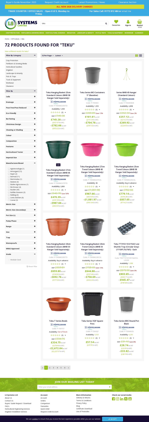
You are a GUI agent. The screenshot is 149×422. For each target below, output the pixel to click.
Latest (58, 56)
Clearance (10, 86)
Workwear (10, 83)
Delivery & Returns (83, 398)
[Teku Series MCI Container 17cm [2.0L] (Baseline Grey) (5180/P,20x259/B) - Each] (92, 75)
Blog (78, 406)
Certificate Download (84, 409)
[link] (113, 398)
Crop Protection (12, 60)
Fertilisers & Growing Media (16, 63)
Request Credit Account (49, 412)
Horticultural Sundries (14, 67)
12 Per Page (47, 56)
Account (44, 398)
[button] (58, 112)
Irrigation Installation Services (16, 412)
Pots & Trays (11, 76)
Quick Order (45, 409)
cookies (35, 419)
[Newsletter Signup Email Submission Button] (110, 387)
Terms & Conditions (83, 400)
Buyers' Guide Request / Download (18, 403)
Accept (114, 419)
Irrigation (9, 70)
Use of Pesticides (82, 411)
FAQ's (7, 406)
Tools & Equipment (13, 80)
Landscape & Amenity (14, 73)
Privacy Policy (81, 403)
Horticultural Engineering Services (17, 409)
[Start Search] (106, 23)
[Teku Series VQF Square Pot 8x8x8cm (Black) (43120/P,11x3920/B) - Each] (92, 304)
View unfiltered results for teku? (17, 51)
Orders (43, 401)
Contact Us (9, 401)
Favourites (45, 406)
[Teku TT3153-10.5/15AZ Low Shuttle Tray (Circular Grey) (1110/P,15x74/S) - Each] (126, 227)
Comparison (45, 403)
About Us (8, 398)
